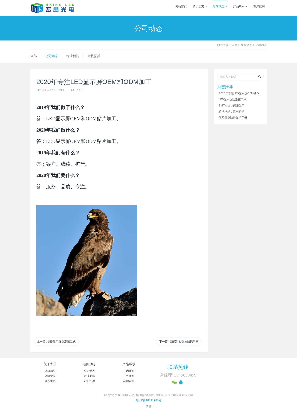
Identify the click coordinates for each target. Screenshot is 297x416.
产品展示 (238, 6)
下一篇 (178, 341)
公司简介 (50, 371)
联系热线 (178, 366)
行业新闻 (72, 56)
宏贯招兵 (93, 56)
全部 (33, 56)
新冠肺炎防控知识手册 (233, 117)
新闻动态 (218, 6)
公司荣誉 (50, 376)
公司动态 (261, 45)
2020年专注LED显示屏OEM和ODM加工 (244, 93)
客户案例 (259, 6)
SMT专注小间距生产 (231, 105)
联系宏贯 (50, 381)
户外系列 (129, 376)
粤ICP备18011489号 (148, 400)
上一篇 (56, 341)
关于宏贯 (198, 6)
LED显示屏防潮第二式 (232, 99)
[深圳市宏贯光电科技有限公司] (52, 8)
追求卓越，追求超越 (231, 111)
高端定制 (129, 381)
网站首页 (181, 6)
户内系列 (129, 371)
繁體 (148, 406)
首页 (235, 45)
